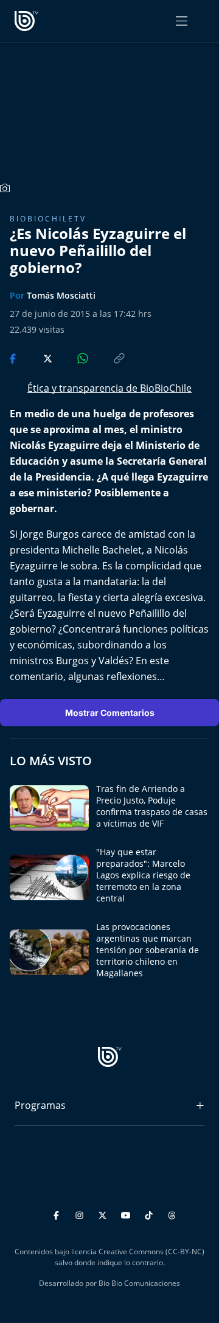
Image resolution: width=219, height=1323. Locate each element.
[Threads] (172, 1214)
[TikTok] (151, 1214)
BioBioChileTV (48, 219)
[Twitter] (104, 1214)
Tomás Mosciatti (61, 295)
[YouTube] (127, 1214)
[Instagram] (81, 1214)
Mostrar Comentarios (110, 712)
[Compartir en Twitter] (36, 357)
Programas (40, 1105)
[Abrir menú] (181, 21)
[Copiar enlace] (108, 357)
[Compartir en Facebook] (14, 357)
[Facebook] (58, 1214)
